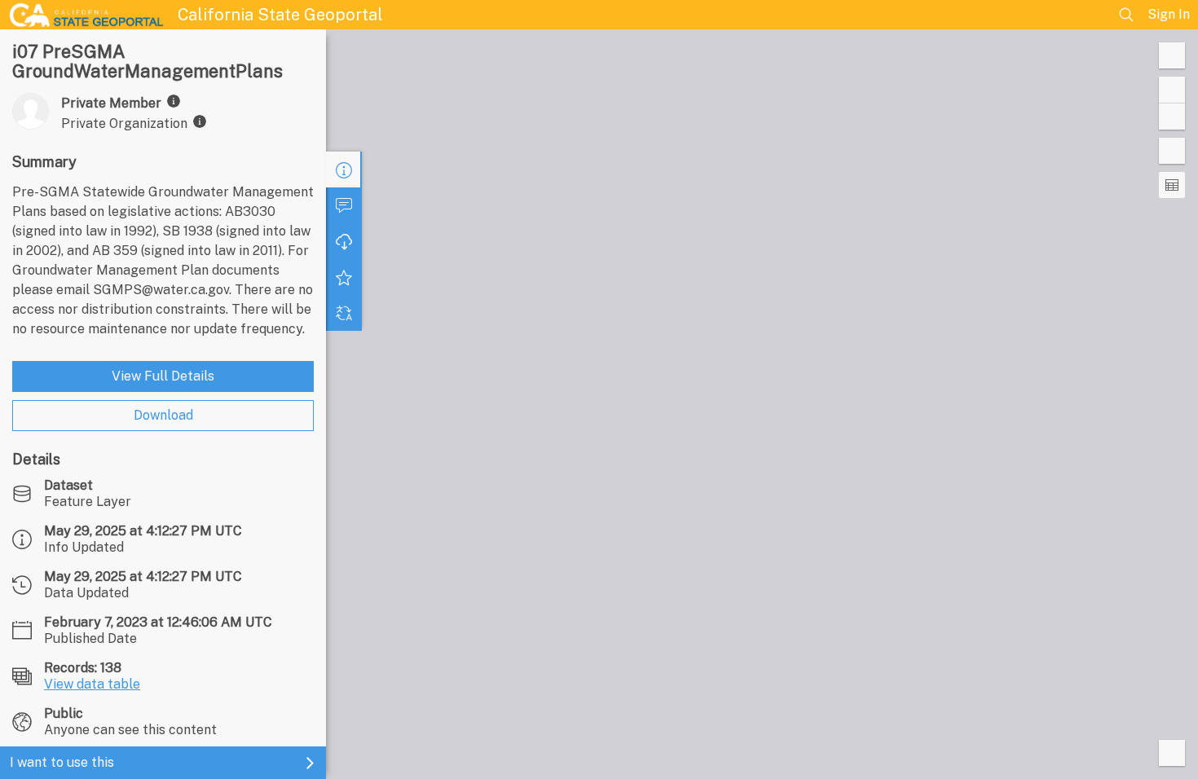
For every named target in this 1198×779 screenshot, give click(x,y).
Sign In (1168, 14)
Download (163, 415)
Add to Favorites (344, 277)
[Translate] (344, 313)
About (344, 169)
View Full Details (163, 376)
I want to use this (62, 762)
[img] (173, 101)
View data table (92, 684)
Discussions (344, 205)
